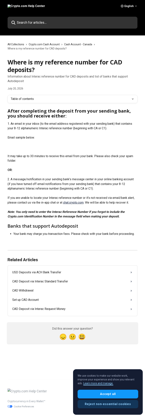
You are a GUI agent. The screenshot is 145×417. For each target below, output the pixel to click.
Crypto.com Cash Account (44, 44)
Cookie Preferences (24, 406)
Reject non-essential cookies (108, 404)
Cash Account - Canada (78, 44)
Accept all (108, 394)
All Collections (16, 44)
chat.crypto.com (73, 202)
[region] (108, 392)
